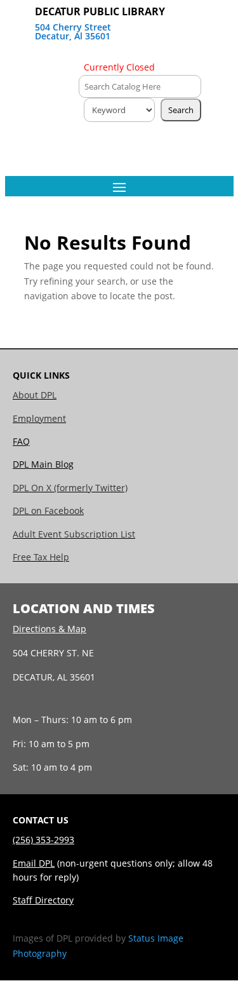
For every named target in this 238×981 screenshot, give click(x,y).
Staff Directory (43, 900)
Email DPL (34, 863)
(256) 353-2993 (43, 840)
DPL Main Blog (43, 464)
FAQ (21, 441)
